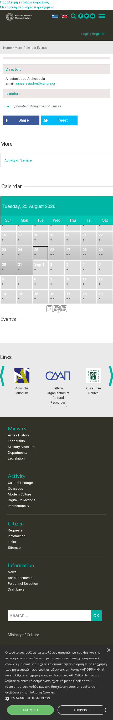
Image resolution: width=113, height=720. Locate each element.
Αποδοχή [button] (30, 710)
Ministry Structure (21, 447)
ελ (54, 16)
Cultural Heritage (20, 483)
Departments (18, 453)
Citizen (16, 523)
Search (73, 16)
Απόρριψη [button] (82, 710)
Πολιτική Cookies (41, 692)
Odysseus (15, 489)
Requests (15, 530)
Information (16, 536)
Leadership (16, 441)
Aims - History (18, 435)
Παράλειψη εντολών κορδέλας (24, 2)
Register (98, 34)
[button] (56, 698)
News (12, 572)
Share (23, 120)
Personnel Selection (23, 584)
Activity (16, 476)
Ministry (17, 428)
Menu (100, 16)
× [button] (108, 650)
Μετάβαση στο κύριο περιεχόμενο (27, 7)
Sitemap (14, 548)
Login (85, 34)
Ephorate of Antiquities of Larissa (37, 106)
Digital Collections (21, 500)
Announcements (20, 578)
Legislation (16, 458)
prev (3, 376)
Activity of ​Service (18, 160)
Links (12, 542)
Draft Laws (16, 589)
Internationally (18, 506)
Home (7, 48)
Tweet (62, 120)
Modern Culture (19, 494)
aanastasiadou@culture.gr (35, 83)
